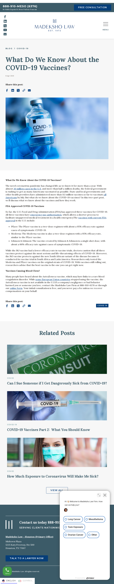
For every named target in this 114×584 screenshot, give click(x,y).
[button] (105, 25)
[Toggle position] (99, 495)
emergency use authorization (46, 214)
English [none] (11, 580)
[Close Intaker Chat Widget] (105, 495)
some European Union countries (52, 279)
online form (16, 288)
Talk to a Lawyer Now (27, 558)
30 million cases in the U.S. (27, 188)
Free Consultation (92, 7)
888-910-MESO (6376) (20, 6)
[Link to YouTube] (5, 30)
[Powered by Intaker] (90, 578)
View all (57, 490)
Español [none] (28, 580)
